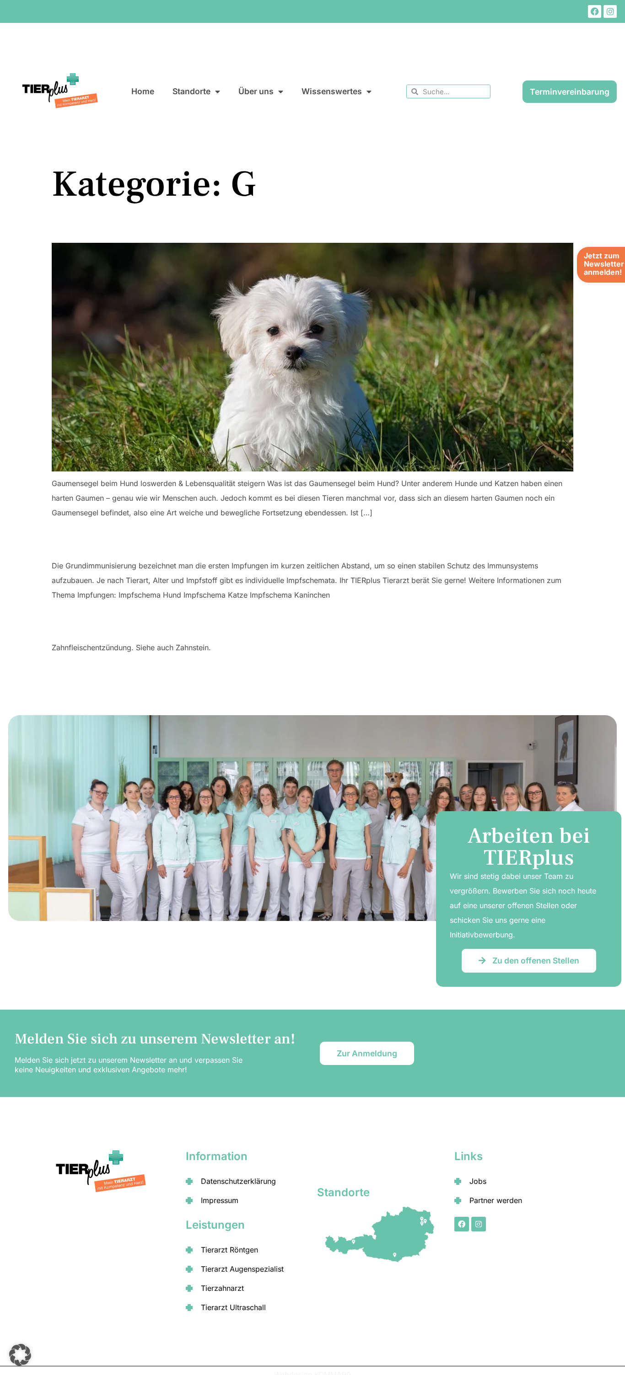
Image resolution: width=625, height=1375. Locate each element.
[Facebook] (594, 11)
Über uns (256, 91)
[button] (20, 1355)
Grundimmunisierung (93, 542)
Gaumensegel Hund (90, 227)
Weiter (555, 671)
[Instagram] (610, 11)
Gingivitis (70, 624)
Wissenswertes (332, 91)
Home (142, 91)
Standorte (191, 91)
